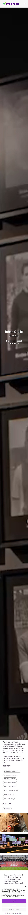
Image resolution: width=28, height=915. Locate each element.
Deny (14, 905)
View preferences (14, 909)
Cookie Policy (8, 913)
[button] (25, 886)
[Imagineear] (11, 3)
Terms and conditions (17, 913)
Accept (14, 901)
